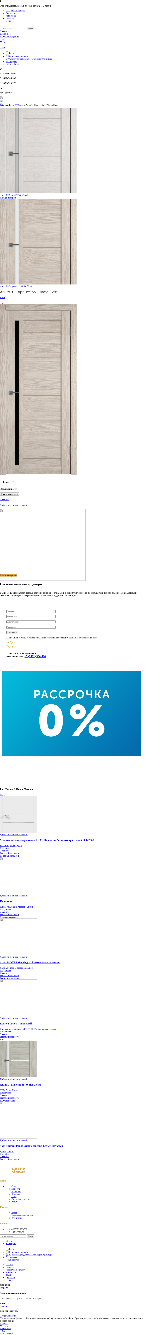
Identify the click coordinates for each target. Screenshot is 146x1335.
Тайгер (10, 1151)
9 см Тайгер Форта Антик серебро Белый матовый (31, 1145)
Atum (23, 105)
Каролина (6, 901)
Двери (11, 105)
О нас (14, 1186)
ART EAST (27, 1029)
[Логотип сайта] (0, 25)
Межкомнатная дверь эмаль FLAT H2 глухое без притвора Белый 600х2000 (47, 840)
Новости (15, 1189)
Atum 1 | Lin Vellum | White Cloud (20, 1084)
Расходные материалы (45, 1029)
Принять (4, 1323)
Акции (14, 1201)
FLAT (12, 845)
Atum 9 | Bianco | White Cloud (14, 195)
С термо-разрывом (24, 968)
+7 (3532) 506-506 (35, 656)
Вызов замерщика (8, 575)
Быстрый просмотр (9, 853)
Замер (14, 1196)
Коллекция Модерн (16, 907)
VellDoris (4, 845)
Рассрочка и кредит (20, 1199)
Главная (4, 105)
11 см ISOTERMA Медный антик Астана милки (30, 962)
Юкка (3, 907)
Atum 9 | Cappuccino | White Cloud (16, 286)
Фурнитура (16, 1218)
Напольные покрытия (10, 1029)
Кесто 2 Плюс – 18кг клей (16, 1023)
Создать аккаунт (8, 1315)
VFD (17, 105)
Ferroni (10, 968)
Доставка (15, 1194)
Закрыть (4, 1287)
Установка (16, 1191)
